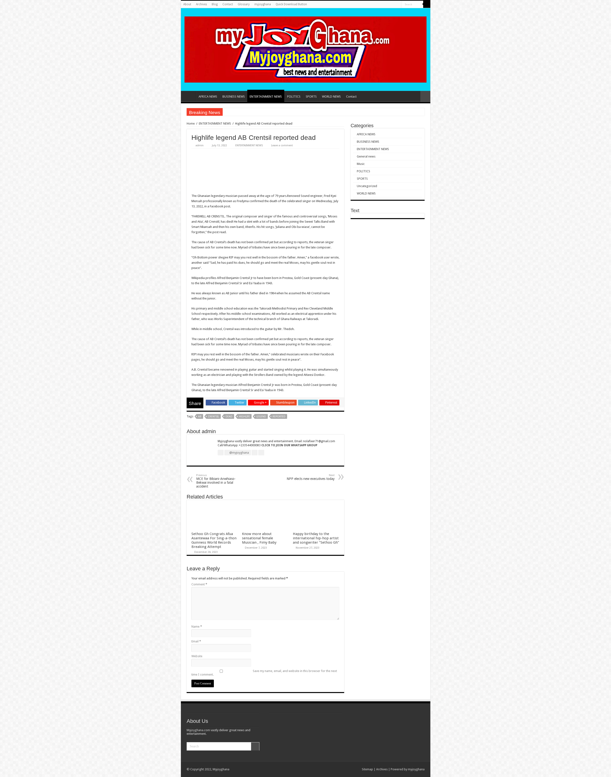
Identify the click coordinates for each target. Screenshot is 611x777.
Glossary (244, 4)
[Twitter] (384, 4)
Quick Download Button (291, 4)
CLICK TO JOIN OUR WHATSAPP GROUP (289, 445)
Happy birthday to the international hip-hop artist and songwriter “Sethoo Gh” (316, 538)
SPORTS (311, 96)
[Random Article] (425, 96)
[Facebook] (379, 4)
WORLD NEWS (331, 96)
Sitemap (367, 769)
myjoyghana (262, 4)
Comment (199, 584)
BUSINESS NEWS (233, 96)
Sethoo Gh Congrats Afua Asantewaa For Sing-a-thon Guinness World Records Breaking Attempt (214, 540)
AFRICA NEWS (208, 96)
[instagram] (393, 4)
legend (261, 416)
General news (366, 156)
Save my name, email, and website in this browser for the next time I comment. (264, 672)
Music (361, 164)
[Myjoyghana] (305, 48)
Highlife (244, 416)
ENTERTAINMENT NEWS (266, 96)
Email (196, 641)
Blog (215, 4)
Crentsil (213, 416)
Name (196, 626)
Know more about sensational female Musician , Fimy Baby (259, 538)
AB (199, 416)
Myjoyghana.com (198, 730)
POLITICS (293, 96)
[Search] (426, 4)
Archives (201, 4)
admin (199, 145)
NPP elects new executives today (311, 477)
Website (196, 656)
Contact (227, 4)
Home (189, 96)
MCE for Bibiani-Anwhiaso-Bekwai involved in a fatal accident (216, 481)
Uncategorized (367, 186)
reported (279, 416)
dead (229, 416)
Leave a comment (282, 145)
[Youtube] (388, 4)
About (187, 4)
